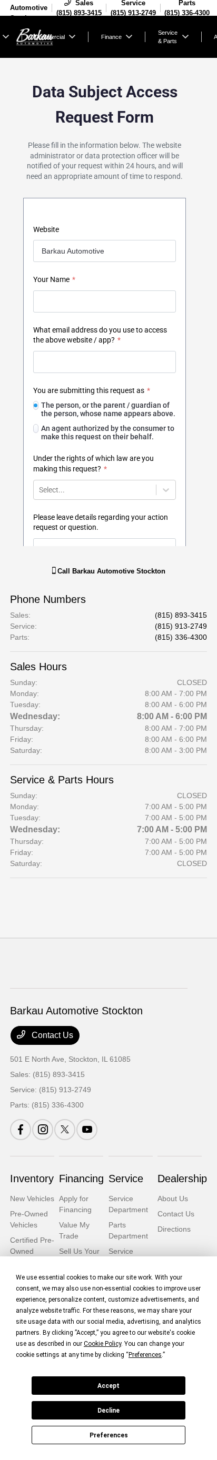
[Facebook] (20, 1129)
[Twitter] (64, 1129)
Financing (81, 1178)
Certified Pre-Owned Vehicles (32, 1251)
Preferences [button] (145, 1354)
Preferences (109, 1435)
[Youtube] (86, 1129)
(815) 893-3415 (181, 615)
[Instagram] (42, 1129)
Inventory (32, 1178)
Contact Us (51, 1035)
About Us (172, 1198)
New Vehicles (32, 1198)
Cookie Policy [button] (102, 1343)
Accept (108, 1385)
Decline (108, 1410)
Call (110, 571)
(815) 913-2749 (181, 626)
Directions (174, 1229)
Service (125, 1178)
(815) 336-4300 (181, 637)
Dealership (182, 1178)
